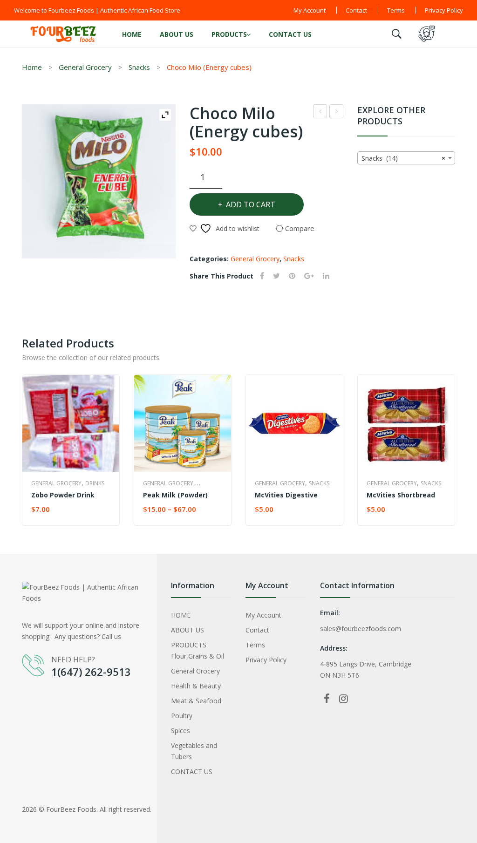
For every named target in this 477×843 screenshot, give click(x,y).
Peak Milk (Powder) (175, 494)
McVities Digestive (286, 494)
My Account (309, 10)
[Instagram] (344, 698)
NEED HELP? (73, 659)
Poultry (181, 715)
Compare (103, 509)
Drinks (94, 483)
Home (32, 67)
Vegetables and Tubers (194, 751)
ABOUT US (176, 34)
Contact (356, 10)
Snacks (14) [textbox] (403, 158)
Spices (180, 730)
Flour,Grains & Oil (197, 656)
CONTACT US (290, 34)
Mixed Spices (320, 112)
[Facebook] (262, 276)
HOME (132, 34)
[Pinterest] (292, 276)
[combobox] (406, 157)
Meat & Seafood (196, 700)
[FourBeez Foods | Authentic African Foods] (64, 32)
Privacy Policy (444, 10)
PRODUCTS (229, 34)
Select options (170, 509)
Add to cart (250, 204)
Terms (396, 10)
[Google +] (309, 276)
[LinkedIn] (326, 276)
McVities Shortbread (401, 494)
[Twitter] (276, 276)
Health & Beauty (196, 685)
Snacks (139, 67)
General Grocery (85, 67)
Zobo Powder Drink (336, 112)
